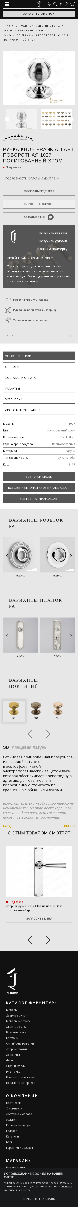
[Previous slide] (29, 941)
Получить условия (53, 241)
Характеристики (18, 356)
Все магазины (15, 1167)
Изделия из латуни (19, 1125)
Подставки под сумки (20, 1077)
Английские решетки (20, 1043)
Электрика (13, 1071)
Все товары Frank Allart (39, 499)
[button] (71, 119)
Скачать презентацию (22, 410)
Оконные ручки (16, 1027)
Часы (9, 1060)
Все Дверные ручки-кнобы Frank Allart (39, 488)
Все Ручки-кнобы (39, 477)
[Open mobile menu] (7, 4)
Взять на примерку (52, 249)
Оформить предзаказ (39, 191)
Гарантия (12, 388)
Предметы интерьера (20, 1083)
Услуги (10, 1119)
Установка (13, 399)
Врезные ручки (16, 1032)
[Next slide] (48, 941)
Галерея (11, 1131)
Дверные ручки (16, 1015)
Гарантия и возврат (19, 1148)
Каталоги (12, 1136)
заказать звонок (39, 13)
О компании (14, 1108)
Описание (13, 367)
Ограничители (15, 1066)
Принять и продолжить (39, 1199)
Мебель (11, 1010)
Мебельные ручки (18, 1021)
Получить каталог (53, 233)
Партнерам (13, 1103)
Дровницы (13, 1055)
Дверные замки (16, 1049)
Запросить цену (39, 918)
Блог (9, 1142)
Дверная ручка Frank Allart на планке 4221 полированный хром (34, 908)
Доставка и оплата (20, 378)
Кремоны (12, 1038)
